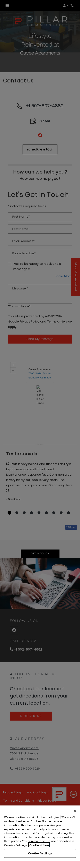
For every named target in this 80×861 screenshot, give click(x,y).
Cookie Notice (39, 845)
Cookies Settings (40, 853)
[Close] (75, 811)
